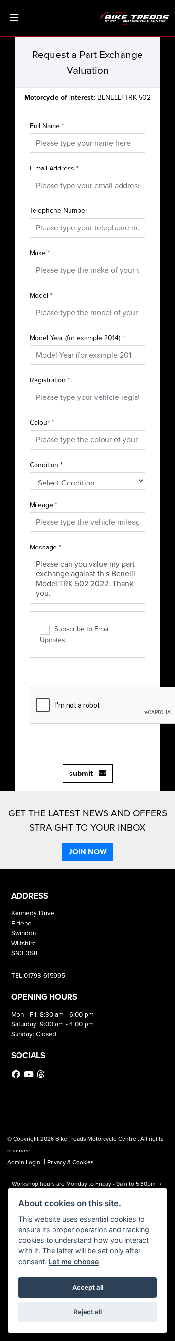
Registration (50, 380)
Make (40, 253)
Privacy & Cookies (70, 1162)
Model (41, 295)
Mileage (43, 505)
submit (84, 773)
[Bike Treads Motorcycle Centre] (134, 17)
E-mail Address (54, 168)
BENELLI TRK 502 (87, 98)
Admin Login (23, 1162)
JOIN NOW (88, 851)
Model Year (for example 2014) (77, 338)
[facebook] (17, 1074)
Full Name (47, 126)
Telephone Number (59, 211)
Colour (42, 422)
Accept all (87, 1287)
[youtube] (29, 1074)
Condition (46, 465)
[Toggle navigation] (14, 18)
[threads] (41, 1074)
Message (45, 547)
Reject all (87, 1312)
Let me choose (74, 1261)
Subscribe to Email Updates (75, 634)
